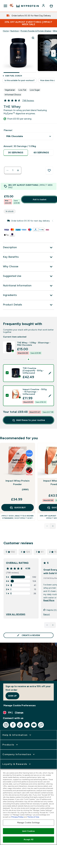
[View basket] (51, 6)
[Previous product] (47, 526)
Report (46, 614)
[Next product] (53, 526)
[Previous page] (47, 625)
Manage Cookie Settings (28, 823)
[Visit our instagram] (6, 725)
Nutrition (14, 31)
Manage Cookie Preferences (20, 705)
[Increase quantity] (18, 170)
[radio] (16, 152)
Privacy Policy (17, 817)
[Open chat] (41, 725)
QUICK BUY (20, 507)
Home (6, 31)
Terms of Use (33, 817)
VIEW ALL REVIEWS (15, 614)
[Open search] (12, 6)
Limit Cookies (28, 831)
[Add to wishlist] (49, 170)
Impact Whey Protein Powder (18, 482)
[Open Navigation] (5, 6)
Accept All (28, 839)
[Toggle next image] (53, 53)
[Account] (43, 6)
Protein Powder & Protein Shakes (36, 31)
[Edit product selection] (49, 373)
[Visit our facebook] (13, 725)
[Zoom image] (33, 38)
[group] (28, 220)
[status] (13, 170)
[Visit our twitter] (27, 725)
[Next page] (53, 625)
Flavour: (8, 130)
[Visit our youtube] (34, 725)
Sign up (12, 696)
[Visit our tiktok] (20, 725)
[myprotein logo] (28, 6)
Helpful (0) (51, 610)
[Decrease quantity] (7, 170)
